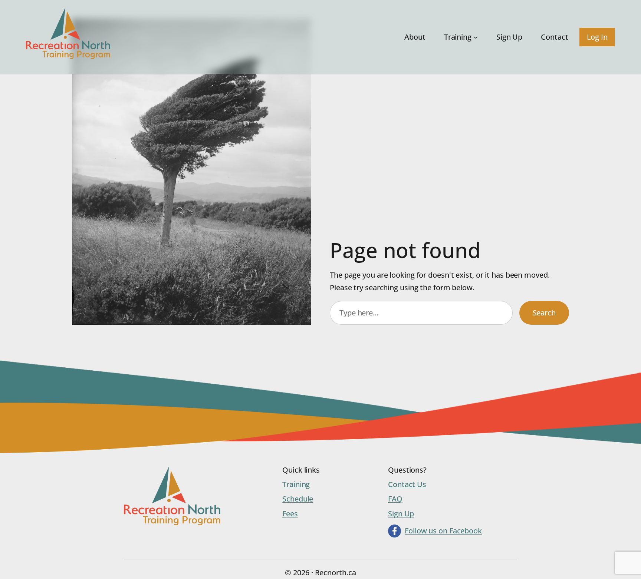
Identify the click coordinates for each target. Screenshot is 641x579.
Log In (597, 37)
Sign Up (401, 514)
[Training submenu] (475, 37)
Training (296, 484)
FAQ (395, 499)
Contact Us (407, 484)
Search (544, 313)
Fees (290, 514)
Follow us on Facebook (443, 531)
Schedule (297, 499)
